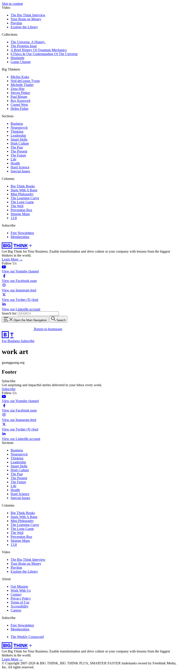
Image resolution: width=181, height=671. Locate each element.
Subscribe (27, 341)
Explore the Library (24, 27)
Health (15, 163)
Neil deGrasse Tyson (25, 81)
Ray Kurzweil (20, 101)
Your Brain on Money (26, 19)
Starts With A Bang (24, 190)
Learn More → (12, 259)
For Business (11, 341)
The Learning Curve (25, 198)
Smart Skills (19, 139)
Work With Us (21, 590)
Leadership (18, 135)
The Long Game (22, 202)
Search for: (9, 313)
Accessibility (19, 606)
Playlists (16, 23)
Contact (16, 594)
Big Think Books (23, 186)
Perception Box (21, 210)
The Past (17, 147)
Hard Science (20, 167)
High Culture (20, 143)
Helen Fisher (19, 108)
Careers (16, 610)
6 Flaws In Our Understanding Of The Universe (44, 54)
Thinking (17, 131)
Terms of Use (20, 602)
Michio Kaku (20, 77)
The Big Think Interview (28, 15)
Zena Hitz (18, 89)
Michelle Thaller (22, 85)
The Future (18, 155)
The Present (19, 151)
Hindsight (17, 58)
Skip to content (12, 4)
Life (13, 159)
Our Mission (19, 586)
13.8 (14, 218)
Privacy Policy (21, 598)
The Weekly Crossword (27, 637)
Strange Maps (20, 214)
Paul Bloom (19, 97)
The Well (17, 206)
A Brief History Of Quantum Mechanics (39, 50)
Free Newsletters (22, 233)
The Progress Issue (24, 46)
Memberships (20, 237)
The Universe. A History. (28, 42)
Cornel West (19, 104)
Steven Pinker (20, 93)
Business (17, 123)
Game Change (21, 62)
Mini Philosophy (22, 194)
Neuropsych (19, 127)
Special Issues (20, 171)
